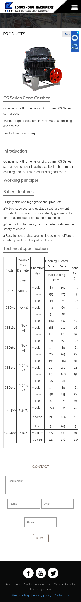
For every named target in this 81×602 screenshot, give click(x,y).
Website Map (21, 595)
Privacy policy (42, 595)
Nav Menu (74, 7)
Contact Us (61, 595)
